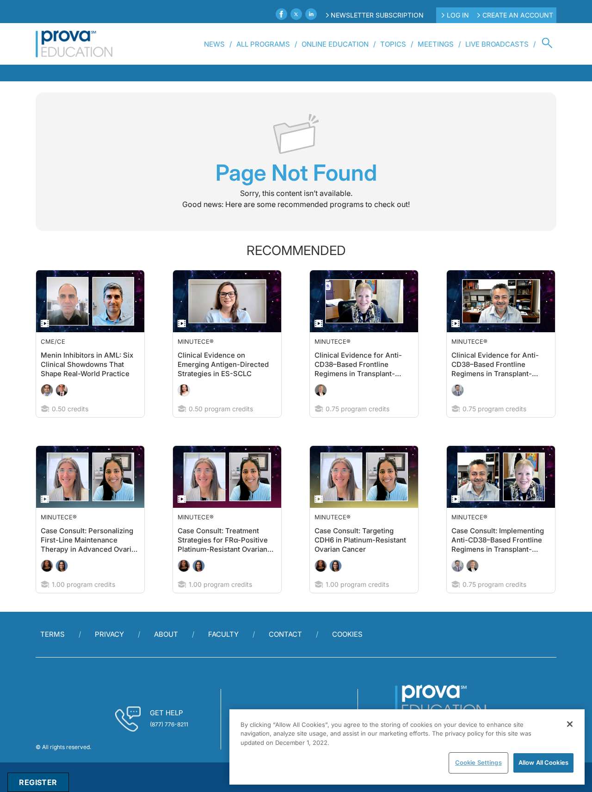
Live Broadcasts (497, 44)
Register (38, 782)
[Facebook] (281, 14)
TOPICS (393, 44)
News (214, 44)
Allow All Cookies (543, 762)
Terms (52, 652)
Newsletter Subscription (377, 15)
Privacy (109, 652)
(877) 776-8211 (169, 742)
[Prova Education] (74, 44)
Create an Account (517, 15)
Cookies (347, 652)
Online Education (335, 44)
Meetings (436, 44)
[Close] (570, 724)
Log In (458, 15)
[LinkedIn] (311, 14)
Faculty (223, 652)
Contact (285, 652)
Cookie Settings (478, 762)
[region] (407, 747)
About (166, 652)
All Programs (263, 44)
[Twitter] (296, 14)
